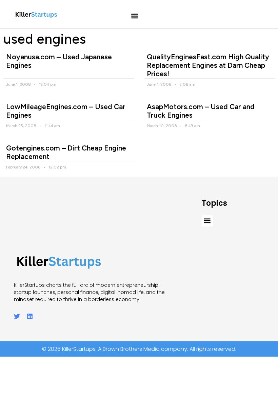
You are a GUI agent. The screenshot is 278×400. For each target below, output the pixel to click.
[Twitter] (17, 316)
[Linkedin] (30, 316)
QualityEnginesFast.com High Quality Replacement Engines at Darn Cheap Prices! (208, 65)
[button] (134, 16)
